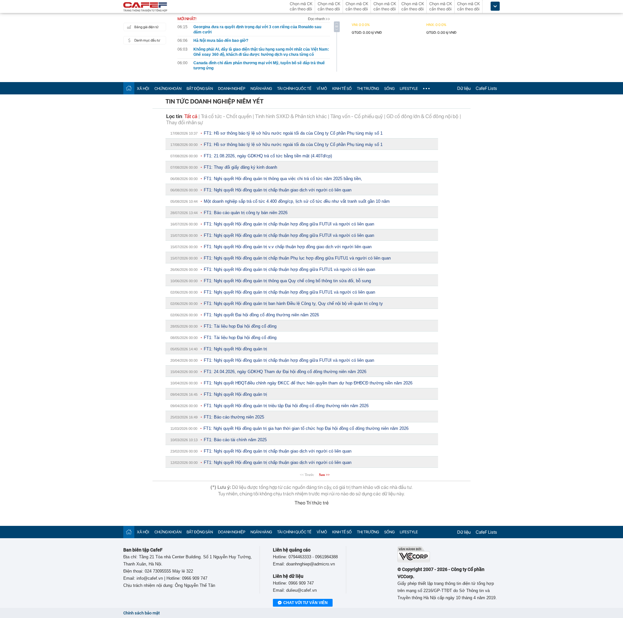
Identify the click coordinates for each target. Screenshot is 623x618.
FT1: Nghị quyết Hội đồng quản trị (235, 348)
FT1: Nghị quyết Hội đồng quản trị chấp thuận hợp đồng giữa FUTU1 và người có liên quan (289, 269)
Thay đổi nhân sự (184, 122)
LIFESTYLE (409, 88)
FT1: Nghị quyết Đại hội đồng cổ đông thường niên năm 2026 (261, 314)
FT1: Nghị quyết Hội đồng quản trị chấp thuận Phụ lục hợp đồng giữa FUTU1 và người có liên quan (297, 258)
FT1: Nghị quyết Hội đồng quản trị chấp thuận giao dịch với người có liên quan (277, 190)
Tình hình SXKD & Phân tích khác (291, 116)
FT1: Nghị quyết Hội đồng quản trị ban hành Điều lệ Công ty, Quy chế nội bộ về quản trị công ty (293, 303)
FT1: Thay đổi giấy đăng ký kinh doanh (240, 167)
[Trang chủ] (129, 88)
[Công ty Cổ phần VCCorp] (413, 560)
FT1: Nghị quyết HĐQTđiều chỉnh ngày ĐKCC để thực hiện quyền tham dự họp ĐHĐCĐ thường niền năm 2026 (308, 383)
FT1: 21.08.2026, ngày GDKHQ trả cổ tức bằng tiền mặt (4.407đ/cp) (268, 155)
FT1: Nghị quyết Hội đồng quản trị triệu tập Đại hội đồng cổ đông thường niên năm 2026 (286, 405)
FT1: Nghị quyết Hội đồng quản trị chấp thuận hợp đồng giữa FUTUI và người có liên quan (289, 224)
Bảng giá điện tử (146, 27)
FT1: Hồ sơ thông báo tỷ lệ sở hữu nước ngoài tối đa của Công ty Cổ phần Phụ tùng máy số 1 (293, 133)
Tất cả (190, 116)
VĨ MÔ (322, 88)
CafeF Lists (486, 88)
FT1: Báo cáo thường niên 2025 (234, 417)
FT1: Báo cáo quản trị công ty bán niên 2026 (245, 212)
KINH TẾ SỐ (342, 88)
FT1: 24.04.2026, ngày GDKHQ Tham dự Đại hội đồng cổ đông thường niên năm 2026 (285, 371)
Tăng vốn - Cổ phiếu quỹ (356, 116)
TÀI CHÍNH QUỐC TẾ (294, 88)
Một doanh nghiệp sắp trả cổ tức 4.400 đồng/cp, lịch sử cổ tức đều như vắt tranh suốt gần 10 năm (297, 201)
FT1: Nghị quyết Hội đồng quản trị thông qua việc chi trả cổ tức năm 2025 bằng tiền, (283, 178)
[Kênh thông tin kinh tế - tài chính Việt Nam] (145, 7)
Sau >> (324, 475)
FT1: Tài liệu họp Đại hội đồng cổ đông (240, 326)
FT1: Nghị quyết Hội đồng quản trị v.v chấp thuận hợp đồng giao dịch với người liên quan (288, 246)
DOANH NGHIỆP (231, 88)
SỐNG (389, 88)
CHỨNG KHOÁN (167, 88)
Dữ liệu (463, 88)
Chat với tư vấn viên (305, 602)
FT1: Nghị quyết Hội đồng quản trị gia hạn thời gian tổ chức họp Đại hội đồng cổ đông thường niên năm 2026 (306, 428)
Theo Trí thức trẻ (312, 503)
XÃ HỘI (143, 88)
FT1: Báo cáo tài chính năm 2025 (235, 439)
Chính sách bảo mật (141, 613)
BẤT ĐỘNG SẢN (200, 88)
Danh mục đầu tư (147, 40)
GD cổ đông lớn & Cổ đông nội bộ (422, 116)
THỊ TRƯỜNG (368, 88)
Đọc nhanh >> (319, 19)
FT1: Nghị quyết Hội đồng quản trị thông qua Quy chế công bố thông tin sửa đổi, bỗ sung (287, 280)
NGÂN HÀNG (261, 88)
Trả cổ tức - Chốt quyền (226, 116)
